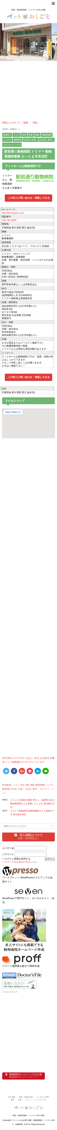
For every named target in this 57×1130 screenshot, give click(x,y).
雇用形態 (6, 789)
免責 (19, 1100)
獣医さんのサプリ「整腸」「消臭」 (21, 122)
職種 (32, 785)
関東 (27, 785)
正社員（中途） (17, 789)
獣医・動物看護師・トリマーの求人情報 (28, 1115)
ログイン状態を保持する (17, 859)
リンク (27, 1100)
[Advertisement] (28, 93)
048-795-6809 (9, 220)
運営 (12, 1100)
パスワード (8, 854)
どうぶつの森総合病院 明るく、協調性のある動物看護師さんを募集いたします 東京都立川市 (32, 803)
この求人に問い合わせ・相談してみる (28, 197)
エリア (16, 785)
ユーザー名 (8, 848)
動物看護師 (40, 785)
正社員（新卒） (32, 789)
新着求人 (8, 785)
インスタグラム (40, 1100)
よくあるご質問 (43, 1097)
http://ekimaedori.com (13, 213)
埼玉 (22, 785)
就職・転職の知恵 (26, 1097)
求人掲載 (11, 1097)
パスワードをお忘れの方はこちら (19, 862)
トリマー (50, 785)
